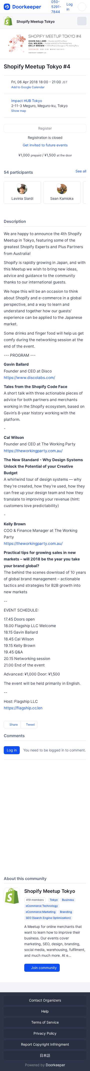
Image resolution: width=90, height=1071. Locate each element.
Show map (18, 111)
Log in (12, 750)
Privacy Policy (45, 1033)
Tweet (30, 724)
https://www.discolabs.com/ (29, 377)
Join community (43, 967)
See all (81, 171)
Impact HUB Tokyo (27, 101)
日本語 (45, 1055)
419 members (35, 900)
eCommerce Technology (42, 906)
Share (13, 724)
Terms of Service (45, 1022)
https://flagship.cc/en (23, 708)
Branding (66, 912)
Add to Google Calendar (27, 87)
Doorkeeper (55, 1065)
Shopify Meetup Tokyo (35, 21)
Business (68, 900)
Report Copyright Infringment (45, 1044)
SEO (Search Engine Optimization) (48, 918)
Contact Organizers (45, 1000)
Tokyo (54, 900)
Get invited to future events (45, 145)
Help (45, 1011)
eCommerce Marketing (41, 912)
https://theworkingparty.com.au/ (33, 450)
